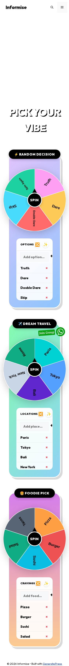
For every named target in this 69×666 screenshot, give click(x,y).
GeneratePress (52, 663)
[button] (52, 7)
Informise (16, 7)
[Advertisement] (34, 59)
